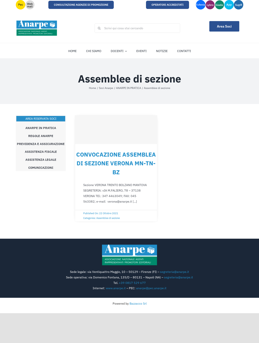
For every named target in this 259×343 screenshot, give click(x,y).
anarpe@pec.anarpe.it (151, 288)
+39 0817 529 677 (132, 283)
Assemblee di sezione (108, 218)
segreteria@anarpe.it (174, 272)
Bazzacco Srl (138, 303)
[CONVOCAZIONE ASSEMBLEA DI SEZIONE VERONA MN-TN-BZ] (116, 130)
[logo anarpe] (129, 245)
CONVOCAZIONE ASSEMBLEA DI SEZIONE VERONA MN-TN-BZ (116, 163)
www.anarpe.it (116, 288)
